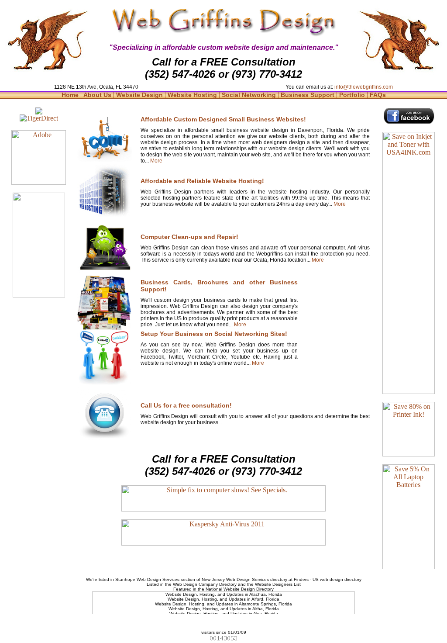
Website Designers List (278, 584)
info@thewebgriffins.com (363, 87)
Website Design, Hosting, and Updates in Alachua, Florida (223, 594)
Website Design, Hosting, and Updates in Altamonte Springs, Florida (223, 604)
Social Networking (250, 94)
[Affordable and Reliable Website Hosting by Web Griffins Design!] (104, 217)
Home (71, 94)
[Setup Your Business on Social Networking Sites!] (104, 383)
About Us (98, 94)
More (155, 161)
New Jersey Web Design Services (235, 579)
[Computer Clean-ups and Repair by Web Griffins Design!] (104, 273)
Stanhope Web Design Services (147, 579)
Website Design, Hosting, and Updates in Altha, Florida (223, 608)
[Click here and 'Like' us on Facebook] (408, 121)
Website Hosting (193, 94)
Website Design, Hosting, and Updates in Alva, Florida (223, 613)
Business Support (308, 94)
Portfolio (353, 94)
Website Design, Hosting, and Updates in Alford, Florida (223, 599)
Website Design (140, 94)
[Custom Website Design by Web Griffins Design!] (104, 160)
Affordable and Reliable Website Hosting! (202, 180)
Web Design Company (195, 584)
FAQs (378, 94)
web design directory (340, 579)
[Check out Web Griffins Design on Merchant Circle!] (38, 112)
